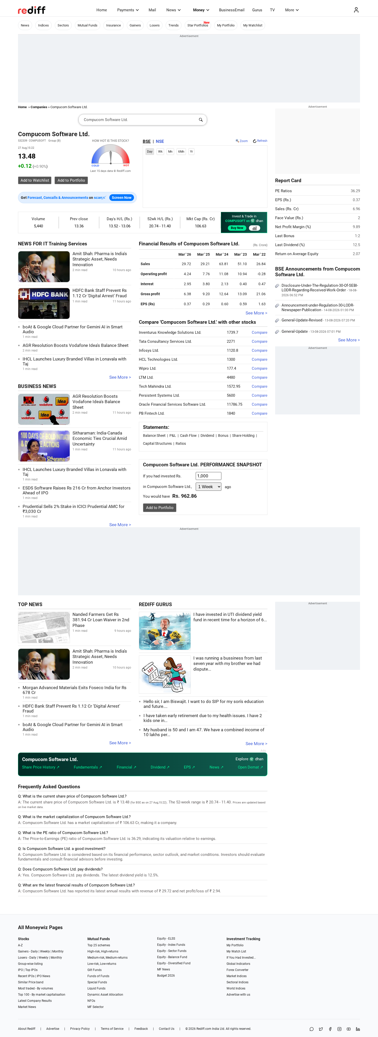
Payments (125, 10)
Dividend (207, 435)
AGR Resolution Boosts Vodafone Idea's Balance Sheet (76, 345)
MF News (163, 969)
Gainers (135, 25)
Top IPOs (31, 970)
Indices (43, 25)
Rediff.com (203, 1029)
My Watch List (236, 951)
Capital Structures (157, 443)
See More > (120, 377)
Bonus (223, 435)
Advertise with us (238, 994)
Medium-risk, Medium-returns (107, 957)
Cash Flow (188, 435)
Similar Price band (30, 982)
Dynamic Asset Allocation (105, 994)
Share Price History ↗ (41, 767)
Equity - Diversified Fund (174, 963)
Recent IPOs (26, 976)
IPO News (43, 976)
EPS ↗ (189, 767)
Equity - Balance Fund (172, 957)
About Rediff (26, 1029)
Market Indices (237, 976)
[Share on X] (321, 1029)
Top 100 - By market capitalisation (41, 994)
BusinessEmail (232, 10)
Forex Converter (237, 970)
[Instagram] (339, 1029)
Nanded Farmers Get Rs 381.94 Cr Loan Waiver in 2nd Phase (101, 620)
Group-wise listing (30, 964)
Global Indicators (238, 964)
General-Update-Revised (318, 320)
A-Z (20, 945)
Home (101, 10)
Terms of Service (112, 1029)
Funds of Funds (98, 976)
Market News (27, 1007)
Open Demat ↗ (250, 767)
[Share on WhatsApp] (312, 1029)
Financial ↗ (127, 767)
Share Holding (243, 435)
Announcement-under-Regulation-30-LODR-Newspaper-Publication (318, 307)
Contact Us (166, 1029)
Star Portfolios (197, 25)
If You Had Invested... (241, 957)
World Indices (236, 988)
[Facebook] (330, 1029)
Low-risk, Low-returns (101, 964)
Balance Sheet (154, 435)
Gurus (257, 10)
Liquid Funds (96, 988)
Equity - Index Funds (171, 945)
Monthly (58, 951)
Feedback (141, 1029)
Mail (152, 10)
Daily (34, 951)
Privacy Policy (80, 1029)
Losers (155, 25)
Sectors (63, 25)
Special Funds (97, 982)
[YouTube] (349, 1029)
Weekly (45, 951)
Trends (173, 25)
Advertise (52, 1029)
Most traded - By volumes (35, 988)
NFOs (91, 1001)
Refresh (262, 141)
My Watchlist (252, 25)
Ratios (181, 443)
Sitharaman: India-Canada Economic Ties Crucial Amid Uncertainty (100, 439)
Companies (39, 107)
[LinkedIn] (358, 1029)
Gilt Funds (94, 970)
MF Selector (95, 1007)
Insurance (113, 25)
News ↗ (217, 767)
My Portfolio (226, 25)
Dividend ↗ (160, 767)
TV (272, 10)
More (289, 10)
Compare (259, 332)
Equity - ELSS (166, 938)
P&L (172, 435)
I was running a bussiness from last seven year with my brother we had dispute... (227, 664)
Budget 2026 (166, 975)
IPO (20, 970)
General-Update (311, 331)
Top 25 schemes (98, 945)
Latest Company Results (35, 1001)
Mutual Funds (87, 25)
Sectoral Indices (237, 982)
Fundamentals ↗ (88, 767)
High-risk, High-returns (102, 951)
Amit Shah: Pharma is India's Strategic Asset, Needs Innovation (100, 259)
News (171, 10)
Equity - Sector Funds (171, 951)
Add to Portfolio (160, 507)
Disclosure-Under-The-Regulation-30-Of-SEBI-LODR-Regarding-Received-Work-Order (320, 290)
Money (199, 10)
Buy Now (237, 228)
